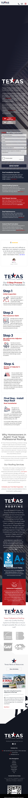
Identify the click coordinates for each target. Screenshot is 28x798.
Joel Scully (11, 694)
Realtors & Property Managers (18, 694)
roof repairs (24, 471)
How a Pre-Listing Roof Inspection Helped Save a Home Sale (12, 691)
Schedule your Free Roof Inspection (12, 487)
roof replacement (12, 110)
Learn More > (14, 179)
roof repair (8, 98)
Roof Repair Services (9, 198)
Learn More (21, 217)
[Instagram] (15, 744)
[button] (22, 4)
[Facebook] (13, 744)
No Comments (6, 695)
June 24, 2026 (6, 694)
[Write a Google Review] (10, 242)
